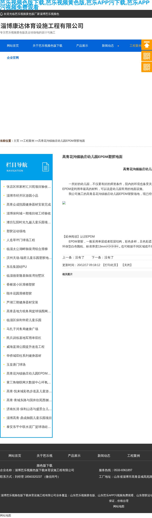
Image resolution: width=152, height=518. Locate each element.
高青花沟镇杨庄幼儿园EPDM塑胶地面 (61, 140)
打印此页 (111, 265)
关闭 (127, 265)
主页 (16, 140)
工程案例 (28, 140)
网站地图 (118, 506)
